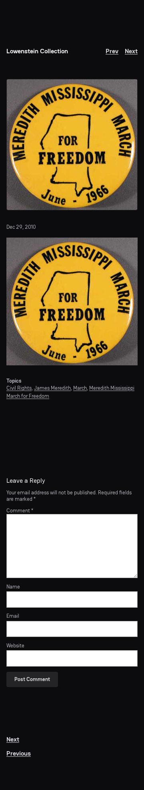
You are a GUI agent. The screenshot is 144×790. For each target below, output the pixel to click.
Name (13, 587)
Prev (112, 51)
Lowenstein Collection (37, 51)
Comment (19, 510)
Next (131, 51)
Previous (18, 753)
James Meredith (52, 388)
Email (12, 616)
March (80, 388)
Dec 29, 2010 (21, 227)
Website (15, 646)
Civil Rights (19, 388)
